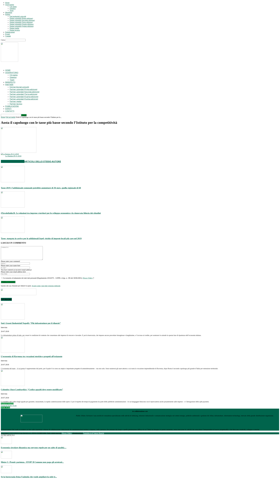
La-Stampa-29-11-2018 (13, 156)
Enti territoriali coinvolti (18, 16)
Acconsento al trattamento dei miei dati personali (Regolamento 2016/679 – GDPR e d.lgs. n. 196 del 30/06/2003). (48, 278)
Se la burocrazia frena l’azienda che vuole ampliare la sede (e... (29, 477)
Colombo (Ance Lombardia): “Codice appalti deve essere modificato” (32, 389)
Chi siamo (13, 7)
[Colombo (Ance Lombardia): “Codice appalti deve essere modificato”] (13, 385)
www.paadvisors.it (82, 418)
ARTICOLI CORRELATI (12, 161)
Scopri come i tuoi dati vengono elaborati (46, 286)
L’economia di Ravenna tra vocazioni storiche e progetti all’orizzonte (31, 356)
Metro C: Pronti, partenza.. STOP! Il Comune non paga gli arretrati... (32, 462)
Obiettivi (13, 9)
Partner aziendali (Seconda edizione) (22, 20)
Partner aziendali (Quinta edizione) (22, 26)
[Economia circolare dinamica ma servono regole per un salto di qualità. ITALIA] (6, 443)
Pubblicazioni (10, 32)
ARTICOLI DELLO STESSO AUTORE (42, 161)
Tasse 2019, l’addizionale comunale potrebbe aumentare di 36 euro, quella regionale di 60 (41, 188)
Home (7, 3)
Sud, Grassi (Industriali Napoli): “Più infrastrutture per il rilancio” (31, 323)
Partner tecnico (15, 30)
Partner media (14, 28)
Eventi (7, 34)
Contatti (8, 36)
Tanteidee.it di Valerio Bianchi (93, 433)
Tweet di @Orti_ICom (9, 406)
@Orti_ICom (5, 408)
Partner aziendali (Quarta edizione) (22, 24)
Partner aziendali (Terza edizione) (21, 22)
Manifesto (8, 12)
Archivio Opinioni (7, 404)
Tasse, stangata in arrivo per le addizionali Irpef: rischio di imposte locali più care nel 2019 (41, 238)
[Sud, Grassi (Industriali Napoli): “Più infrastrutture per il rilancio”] (13, 319)
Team (11, 10)
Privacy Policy (88, 278)
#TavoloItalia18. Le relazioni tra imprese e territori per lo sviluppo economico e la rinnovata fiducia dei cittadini (51, 213)
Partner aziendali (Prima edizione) (21, 18)
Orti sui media (10, 117)
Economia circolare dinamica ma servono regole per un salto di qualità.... (33, 447)
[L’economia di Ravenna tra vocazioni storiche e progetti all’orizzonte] (13, 352)
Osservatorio (9, 5)
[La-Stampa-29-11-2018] (10, 154)
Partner (7, 14)
